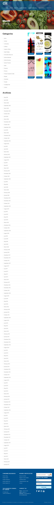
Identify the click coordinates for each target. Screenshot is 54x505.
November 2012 (7, 404)
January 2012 (6, 431)
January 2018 (6, 252)
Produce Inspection (6, 479)
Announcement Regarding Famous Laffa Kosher (40, 60)
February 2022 (7, 154)
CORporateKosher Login (23, 481)
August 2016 (6, 295)
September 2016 (7, 293)
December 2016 (7, 285)
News (5, 65)
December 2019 (7, 198)
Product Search (5, 477)
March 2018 (6, 247)
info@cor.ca (24, 492)
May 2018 (6, 241)
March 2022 (6, 151)
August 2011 (6, 445)
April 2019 (6, 219)
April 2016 (6, 304)
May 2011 (6, 453)
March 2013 (6, 393)
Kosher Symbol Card (6, 481)
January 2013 (6, 399)
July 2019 (6, 211)
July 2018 (6, 236)
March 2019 (6, 222)
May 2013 (6, 388)
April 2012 (6, 423)
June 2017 (6, 271)
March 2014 (6, 361)
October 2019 (6, 203)
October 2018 (6, 227)
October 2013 (6, 374)
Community (6, 43)
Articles (5, 41)
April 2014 (6, 358)
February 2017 (7, 282)
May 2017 (6, 274)
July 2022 (6, 146)
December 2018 (7, 225)
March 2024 (6, 119)
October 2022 (6, 138)
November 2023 (7, 121)
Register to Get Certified (24, 477)
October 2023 (6, 124)
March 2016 (6, 306)
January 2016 (6, 312)
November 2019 (7, 200)
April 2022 (6, 149)
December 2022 (7, 135)
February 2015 (7, 334)
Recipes (5, 76)
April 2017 (6, 276)
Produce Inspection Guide (9, 73)
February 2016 (7, 309)
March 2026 (6, 102)
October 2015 (6, 314)
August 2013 (6, 380)
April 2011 (6, 456)
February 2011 (7, 461)
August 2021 (6, 160)
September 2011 (7, 442)
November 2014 (7, 342)
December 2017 (7, 255)
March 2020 (6, 189)
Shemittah (6, 79)
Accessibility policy (23, 494)
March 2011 (6, 459)
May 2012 (6, 421)
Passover (6, 68)
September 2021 (7, 157)
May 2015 (6, 325)
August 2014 (6, 347)
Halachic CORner (7, 49)
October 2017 (6, 260)
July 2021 (6, 162)
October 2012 (6, 407)
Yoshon (5, 87)
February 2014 (7, 363)
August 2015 (6, 320)
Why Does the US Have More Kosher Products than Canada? (31, 34)
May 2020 (6, 184)
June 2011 (6, 450)
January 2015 (6, 336)
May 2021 (6, 165)
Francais (20, 483)
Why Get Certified (22, 475)
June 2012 (6, 418)
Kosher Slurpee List (6, 483)
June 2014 (6, 353)
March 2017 (6, 279)
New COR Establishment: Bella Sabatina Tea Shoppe (40, 36)
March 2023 (6, 132)
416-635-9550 (25, 490)
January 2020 (6, 195)
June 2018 (6, 238)
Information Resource (8, 54)
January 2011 (6, 464)
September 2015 (7, 317)
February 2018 (7, 249)
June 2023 (6, 130)
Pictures (5, 71)
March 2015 (6, 331)
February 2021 (7, 170)
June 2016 (6, 298)
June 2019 (6, 214)
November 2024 (7, 111)
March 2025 (6, 108)
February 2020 (7, 192)
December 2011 (7, 434)
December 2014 (7, 339)
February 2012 (7, 429)
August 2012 (6, 412)
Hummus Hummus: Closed (48, 41)
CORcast (5, 46)
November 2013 (7, 372)
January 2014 (6, 366)
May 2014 (6, 355)
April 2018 (6, 244)
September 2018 (7, 230)
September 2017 (7, 263)
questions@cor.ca (27, 493)
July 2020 (6, 181)
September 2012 (7, 410)
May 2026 (6, 97)
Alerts (5, 38)
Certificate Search (22, 479)
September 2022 (7, 140)
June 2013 (6, 385)
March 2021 (6, 168)
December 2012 (7, 401)
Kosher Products (7, 62)
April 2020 (6, 187)
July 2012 (6, 415)
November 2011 (7, 437)
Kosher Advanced (7, 57)
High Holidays (7, 52)
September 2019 (7, 206)
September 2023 (7, 127)
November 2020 (7, 173)
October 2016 (6, 290)
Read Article (31, 53)
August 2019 (6, 208)
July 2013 (6, 382)
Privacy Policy (47, 502)
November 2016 (7, 287)
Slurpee (5, 81)
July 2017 (6, 268)
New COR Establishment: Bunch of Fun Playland (48, 60)
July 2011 (6, 448)
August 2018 (6, 233)
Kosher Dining (5, 475)
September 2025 (7, 105)
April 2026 (6, 100)
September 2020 (7, 179)
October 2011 (6, 440)
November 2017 (7, 257)
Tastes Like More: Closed (31, 67)
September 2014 (7, 344)
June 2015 (6, 323)
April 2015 (6, 328)
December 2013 (7, 369)
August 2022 (6, 143)
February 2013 (7, 396)
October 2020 (6, 176)
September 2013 (7, 377)
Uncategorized (7, 84)
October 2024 (6, 113)
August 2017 (6, 266)
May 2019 (6, 217)
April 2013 (6, 391)
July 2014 (6, 350)
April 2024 (6, 116)
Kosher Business (7, 60)
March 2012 (6, 426)
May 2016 (6, 301)
